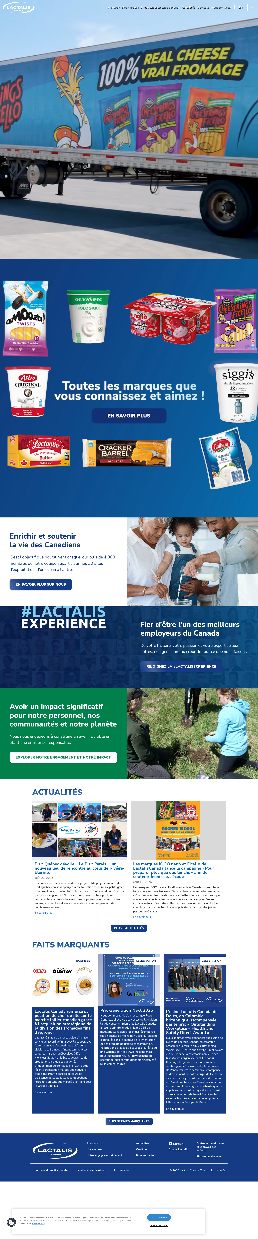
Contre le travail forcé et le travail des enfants (210, 1147)
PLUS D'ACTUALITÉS (129, 928)
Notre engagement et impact (104, 1155)
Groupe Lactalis (178, 1149)
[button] (11, 1222)
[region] (108, 1221)
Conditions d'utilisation (91, 1170)
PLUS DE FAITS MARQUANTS (129, 1121)
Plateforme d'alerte (208, 1156)
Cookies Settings (159, 1225)
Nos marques (95, 1149)
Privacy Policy (38, 1223)
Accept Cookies (159, 1217)
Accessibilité (121, 1170)
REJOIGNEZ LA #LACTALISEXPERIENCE (181, 666)
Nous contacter (145, 1155)
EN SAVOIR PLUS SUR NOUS (41, 584)
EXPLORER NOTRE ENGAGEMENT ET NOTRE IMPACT (63, 757)
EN (240, 7)
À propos (92, 1143)
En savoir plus (43, 913)
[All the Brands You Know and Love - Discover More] (129, 388)
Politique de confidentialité (51, 1170)
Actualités (142, 1143)
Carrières (141, 1149)
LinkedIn (177, 1144)
